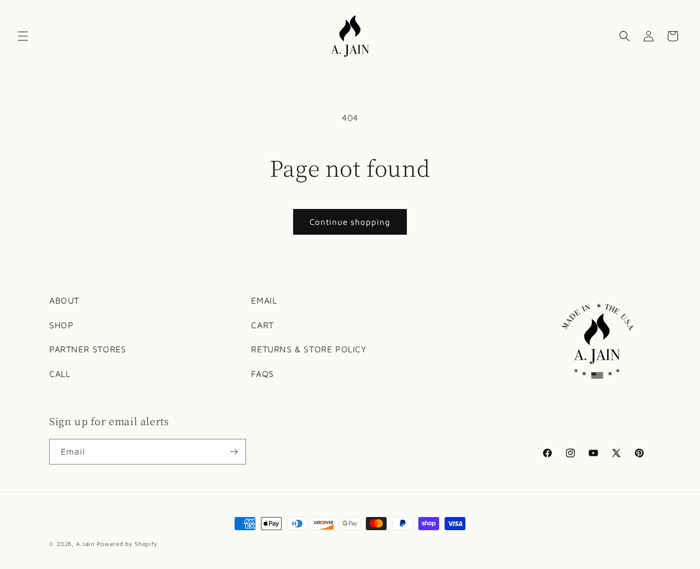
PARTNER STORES (87, 350)
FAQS (262, 374)
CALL (59, 374)
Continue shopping (350, 222)
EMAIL (264, 300)
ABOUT (64, 300)
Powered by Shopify (127, 543)
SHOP (61, 325)
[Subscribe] (233, 452)
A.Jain (85, 543)
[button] (23, 36)
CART (262, 325)
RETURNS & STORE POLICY (308, 350)
